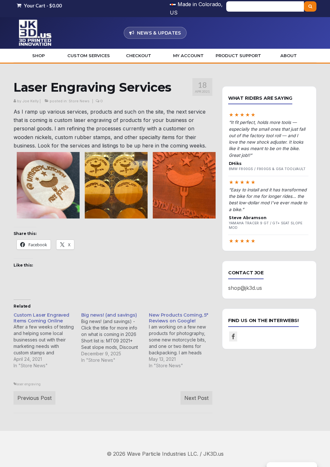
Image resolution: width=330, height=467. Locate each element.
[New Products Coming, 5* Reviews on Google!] (183, 340)
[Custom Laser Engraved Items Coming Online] (47, 340)
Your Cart (42, 5)
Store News (79, 101)
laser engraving (28, 384)
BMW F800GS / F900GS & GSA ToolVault (267, 169)
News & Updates (159, 33)
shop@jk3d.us (245, 288)
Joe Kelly (30, 101)
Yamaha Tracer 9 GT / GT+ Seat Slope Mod (266, 225)
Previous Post (34, 398)
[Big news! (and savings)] (115, 337)
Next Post (196, 398)
